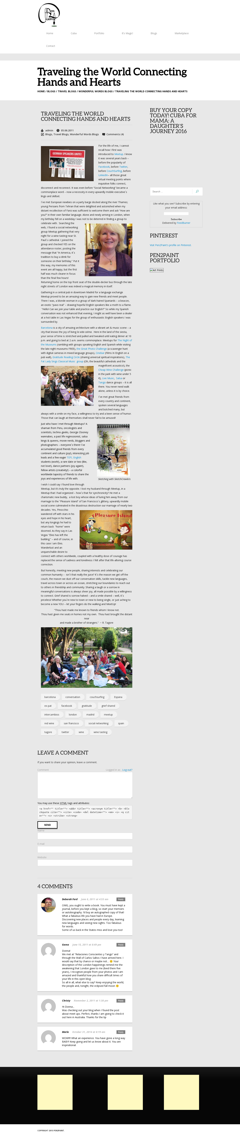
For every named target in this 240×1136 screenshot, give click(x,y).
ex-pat (48, 705)
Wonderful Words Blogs (84, 134)
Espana (118, 697)
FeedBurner (183, 222)
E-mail (40, 843)
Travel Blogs (61, 134)
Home (49, 33)
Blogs (154, 33)
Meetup (118, 154)
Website (42, 857)
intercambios (51, 714)
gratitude (87, 705)
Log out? (127, 769)
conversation (72, 697)
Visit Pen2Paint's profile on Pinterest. (171, 245)
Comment (43, 769)
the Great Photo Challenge (92, 348)
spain (121, 723)
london (73, 714)
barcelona (50, 697)
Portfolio (99, 33)
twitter (65, 732)
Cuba (74, 33)
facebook (66, 705)
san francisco (71, 723)
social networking (98, 723)
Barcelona (47, 327)
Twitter (123, 166)
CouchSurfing (114, 171)
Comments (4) (115, 134)
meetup (108, 714)
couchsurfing (97, 697)
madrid (90, 714)
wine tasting (100, 732)
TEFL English (74, 457)
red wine (49, 723)
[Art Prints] (157, 270)
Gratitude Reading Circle (66, 357)
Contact (50, 46)
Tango (102, 382)
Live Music (108, 378)
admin (49, 130)
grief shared (108, 705)
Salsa (119, 378)
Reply (121, 899)
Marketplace (182, 33)
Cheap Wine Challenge (111, 369)
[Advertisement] (55, 1092)
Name (40, 830)
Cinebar (100, 353)
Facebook (104, 166)
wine (81, 732)
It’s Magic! (127, 33)
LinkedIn (103, 175)
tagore (48, 732)
